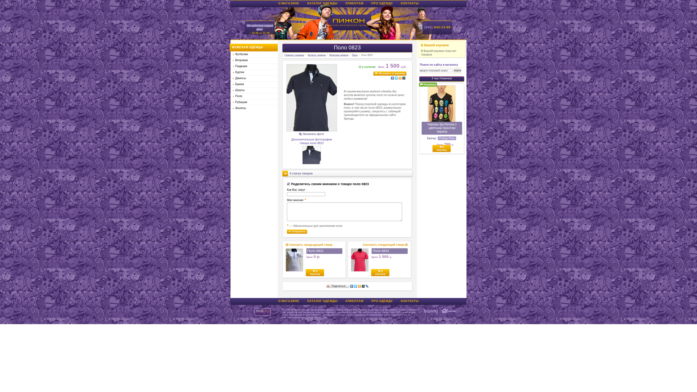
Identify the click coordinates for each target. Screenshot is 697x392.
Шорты (240, 90)
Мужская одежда (338, 55)
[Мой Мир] (404, 78)
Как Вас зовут (296, 189)
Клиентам (354, 3)
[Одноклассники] (400, 78)
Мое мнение (296, 200)
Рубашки (241, 102)
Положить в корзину (391, 73)
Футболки (241, 54)
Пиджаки (241, 66)
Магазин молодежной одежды (348, 25)
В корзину (315, 272)
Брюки (239, 84)
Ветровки (241, 60)
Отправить (298, 231)
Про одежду (382, 3)
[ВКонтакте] (392, 78)
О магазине (288, 3)
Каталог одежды (322, 3)
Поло (238, 96)
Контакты (410, 3)
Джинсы (240, 78)
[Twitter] (396, 78)
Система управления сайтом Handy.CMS (431, 311)
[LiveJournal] (367, 286)
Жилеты (240, 108)
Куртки (239, 72)
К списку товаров (301, 173)
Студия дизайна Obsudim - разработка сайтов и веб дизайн (449, 311)
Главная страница (294, 55)
